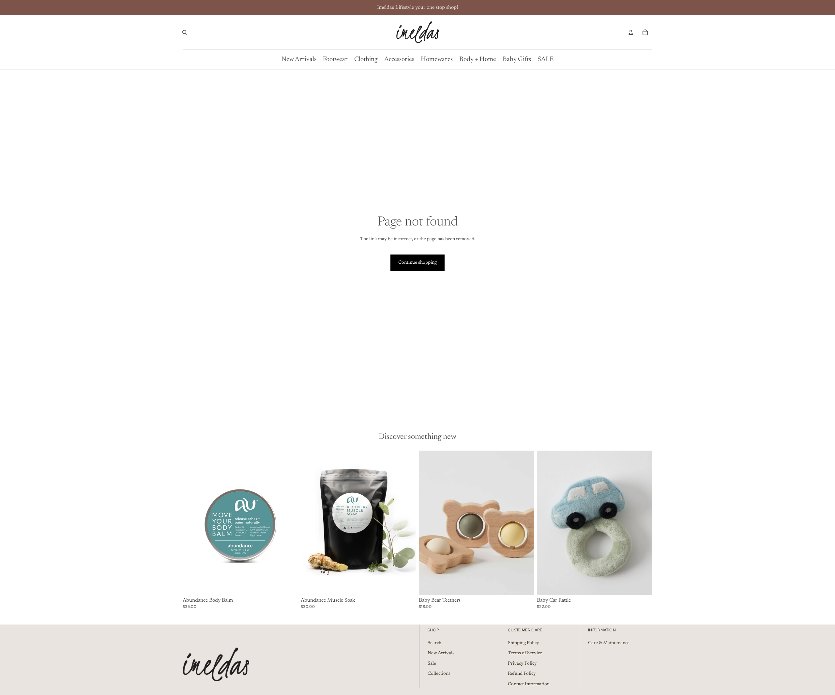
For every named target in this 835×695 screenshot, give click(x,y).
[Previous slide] (428, 523)
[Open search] (184, 32)
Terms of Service (525, 653)
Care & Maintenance (609, 643)
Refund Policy (522, 674)
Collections (439, 674)
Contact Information (529, 684)
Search (434, 643)
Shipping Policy (523, 643)
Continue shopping (417, 262)
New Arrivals (441, 653)
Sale (432, 663)
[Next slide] (524, 523)
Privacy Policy (522, 663)
